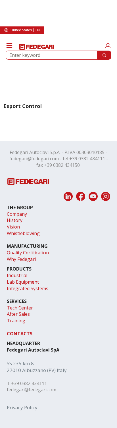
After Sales (18, 314)
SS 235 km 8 (20, 363)
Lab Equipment (23, 282)
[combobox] (49, 55)
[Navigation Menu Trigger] (9, 45)
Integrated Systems (27, 288)
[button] (108, 45)
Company (17, 214)
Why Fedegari (21, 259)
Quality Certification (28, 253)
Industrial (17, 275)
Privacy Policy (22, 407)
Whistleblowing (23, 233)
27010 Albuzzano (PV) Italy (37, 370)
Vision (13, 227)
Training (16, 320)
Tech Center (20, 308)
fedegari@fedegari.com (34, 158)
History (14, 220)
